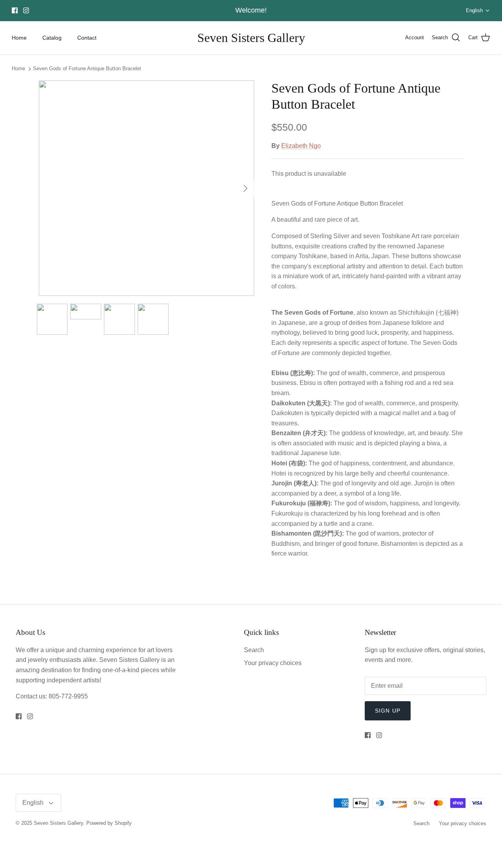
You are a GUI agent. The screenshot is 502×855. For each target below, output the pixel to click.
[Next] (245, 188)
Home (19, 38)
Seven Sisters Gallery (58, 823)
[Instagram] (26, 10)
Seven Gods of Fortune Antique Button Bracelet (87, 69)
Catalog (52, 38)
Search (254, 650)
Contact (86, 38)
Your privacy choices (273, 663)
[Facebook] (15, 10)
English (474, 10)
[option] (146, 188)
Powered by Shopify (109, 823)
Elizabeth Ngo (301, 145)
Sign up (387, 710)
